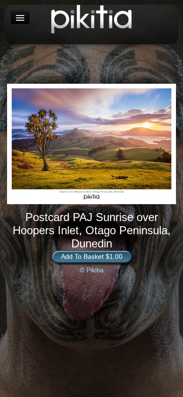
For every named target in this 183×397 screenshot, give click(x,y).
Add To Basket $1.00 (91, 256)
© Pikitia (92, 270)
